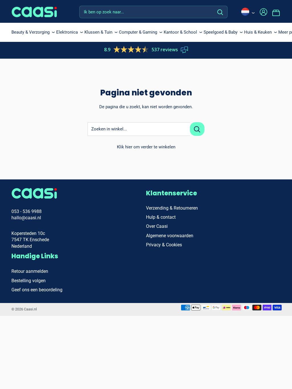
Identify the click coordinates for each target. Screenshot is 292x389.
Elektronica (67, 32)
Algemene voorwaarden (169, 235)
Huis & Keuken (258, 32)
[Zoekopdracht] (220, 12)
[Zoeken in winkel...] (197, 129)
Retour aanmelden (29, 271)
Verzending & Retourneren (172, 208)
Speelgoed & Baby (221, 32)
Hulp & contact (161, 217)
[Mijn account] (263, 12)
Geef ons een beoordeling (36, 289)
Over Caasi (157, 226)
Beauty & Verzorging (30, 32)
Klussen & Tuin (98, 32)
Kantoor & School (180, 32)
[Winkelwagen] (276, 12)
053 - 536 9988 (26, 211)
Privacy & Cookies (164, 244)
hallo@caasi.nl (26, 217)
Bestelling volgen (28, 280)
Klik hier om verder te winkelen (146, 147)
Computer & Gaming (138, 32)
